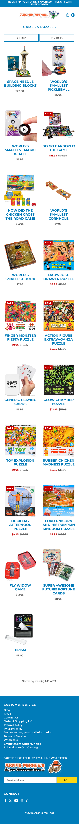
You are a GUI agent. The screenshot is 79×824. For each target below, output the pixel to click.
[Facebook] (5, 801)
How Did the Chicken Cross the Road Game (20, 214)
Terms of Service (15, 736)
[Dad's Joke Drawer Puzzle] (58, 255)
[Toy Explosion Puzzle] (20, 440)
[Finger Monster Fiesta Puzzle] (20, 315)
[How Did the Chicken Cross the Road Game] (20, 190)
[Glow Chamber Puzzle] (58, 380)
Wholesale (11, 739)
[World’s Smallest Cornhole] (58, 190)
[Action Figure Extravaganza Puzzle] (58, 315)
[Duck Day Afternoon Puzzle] (20, 501)
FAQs (7, 713)
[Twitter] (10, 801)
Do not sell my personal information (28, 732)
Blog (7, 710)
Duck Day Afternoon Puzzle (20, 525)
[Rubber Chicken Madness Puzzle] (58, 440)
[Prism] (20, 630)
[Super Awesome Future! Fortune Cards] (58, 565)
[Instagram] (22, 801)
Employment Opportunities (22, 743)
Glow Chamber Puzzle (59, 402)
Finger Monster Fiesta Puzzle (20, 338)
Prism (20, 650)
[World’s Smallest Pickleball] (58, 61)
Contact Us (11, 717)
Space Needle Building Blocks (20, 84)
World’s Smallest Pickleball (58, 86)
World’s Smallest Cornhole (59, 214)
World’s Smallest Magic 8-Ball (20, 150)
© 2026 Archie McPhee (40, 812)
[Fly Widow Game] (20, 565)
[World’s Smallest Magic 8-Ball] (20, 126)
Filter (22, 37)
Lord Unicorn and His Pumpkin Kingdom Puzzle (58, 525)
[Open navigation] (6, 15)
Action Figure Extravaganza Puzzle (58, 340)
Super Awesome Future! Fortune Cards (58, 589)
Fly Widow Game (20, 587)
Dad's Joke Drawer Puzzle (58, 277)
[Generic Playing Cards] (20, 380)
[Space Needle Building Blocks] (20, 61)
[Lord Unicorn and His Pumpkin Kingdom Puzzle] (58, 501)
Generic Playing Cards (20, 402)
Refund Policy (13, 725)
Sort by (58, 37)
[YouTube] (16, 801)
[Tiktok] (27, 801)
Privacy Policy (13, 728)
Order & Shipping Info (18, 721)
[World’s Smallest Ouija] (20, 255)
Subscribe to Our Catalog (21, 747)
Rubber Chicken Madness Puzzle (59, 463)
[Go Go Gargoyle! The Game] (58, 126)
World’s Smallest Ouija (20, 277)
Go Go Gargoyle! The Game (58, 148)
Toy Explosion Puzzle (20, 463)
